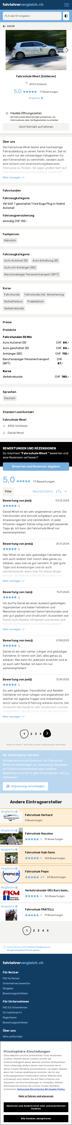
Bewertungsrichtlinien (15, 993)
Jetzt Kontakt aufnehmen (36, 126)
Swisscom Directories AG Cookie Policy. (41, 1089)
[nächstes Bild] (66, 50)
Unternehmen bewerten (16, 983)
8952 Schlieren (38, 84)
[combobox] (32, 16)
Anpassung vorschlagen (27, 786)
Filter (8, 491)
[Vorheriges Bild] (5, 50)
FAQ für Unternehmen (15, 1007)
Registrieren (10, 1017)
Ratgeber (8, 988)
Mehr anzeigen (12, 177)
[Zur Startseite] (24, 5)
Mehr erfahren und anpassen (36, 1096)
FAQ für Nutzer (11, 978)
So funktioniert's (12, 1012)
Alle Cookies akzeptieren (36, 1118)
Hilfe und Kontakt (13, 1036)
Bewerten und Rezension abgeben (36, 466)
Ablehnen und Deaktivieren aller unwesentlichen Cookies (36, 1107)
